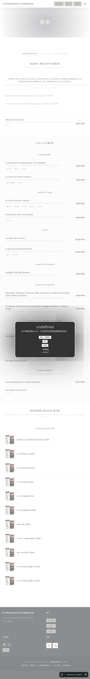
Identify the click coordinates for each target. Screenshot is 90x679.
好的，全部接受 (45, 337)
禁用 (45, 341)
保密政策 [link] (46, 349)
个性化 (45, 345)
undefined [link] (45, 352)
